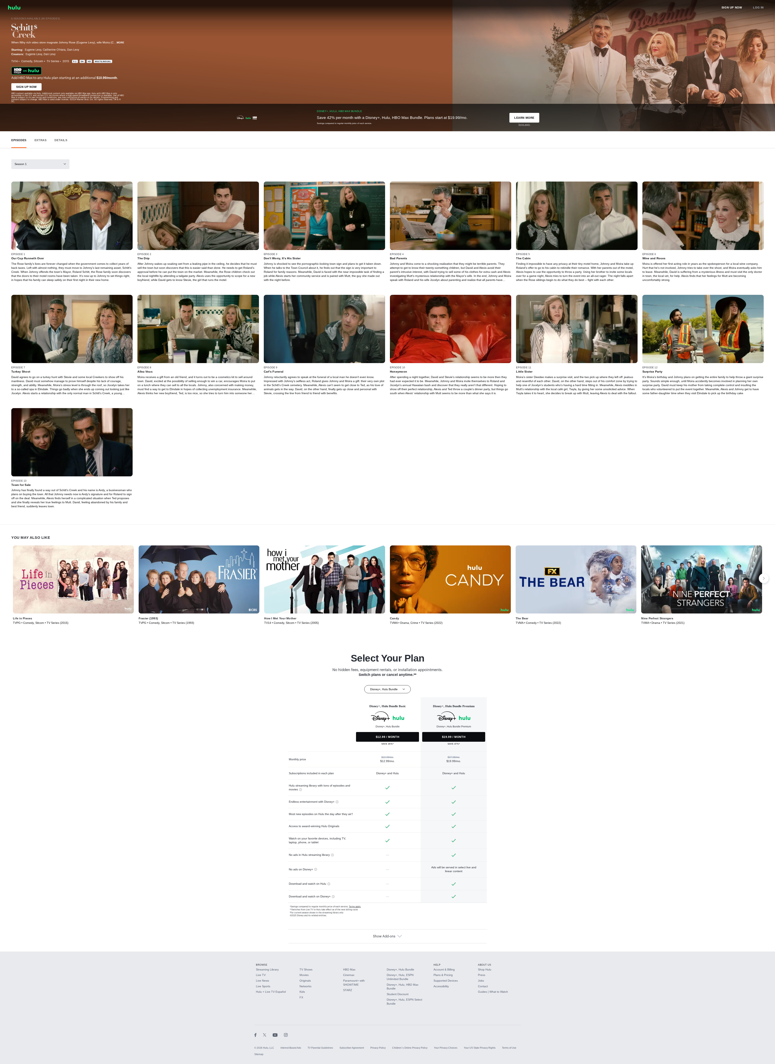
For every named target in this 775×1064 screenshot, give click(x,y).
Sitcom (38, 61)
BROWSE (261, 964)
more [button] (120, 42)
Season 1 (21, 164)
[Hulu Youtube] (278, 1035)
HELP (437, 964)
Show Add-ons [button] (384, 936)
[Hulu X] (268, 1035)
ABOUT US (484, 964)
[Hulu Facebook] (258, 1035)
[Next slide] (764, 578)
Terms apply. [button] (355, 907)
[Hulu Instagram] (286, 1035)
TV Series (53, 61)
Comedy (26, 61)
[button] (18, 139)
